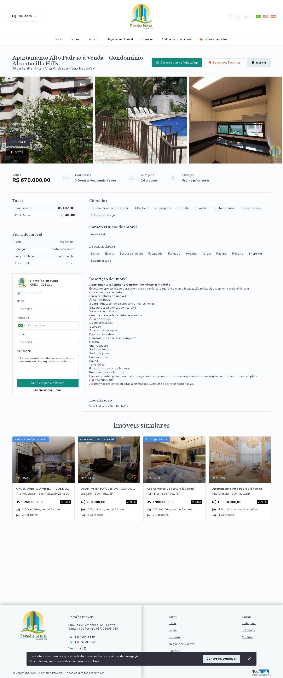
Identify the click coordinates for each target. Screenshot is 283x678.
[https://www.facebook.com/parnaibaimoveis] (238, 16)
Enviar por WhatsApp (49, 383)
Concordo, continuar (222, 659)
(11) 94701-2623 (85, 642)
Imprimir (261, 63)
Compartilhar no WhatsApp (179, 63)
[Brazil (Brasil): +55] (22, 325)
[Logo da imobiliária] (34, 625)
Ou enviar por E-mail (48, 390)
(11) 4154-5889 (21, 16)
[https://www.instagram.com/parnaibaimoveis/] (230, 16)
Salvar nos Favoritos (227, 63)
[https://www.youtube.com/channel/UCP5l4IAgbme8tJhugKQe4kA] (246, 16)
